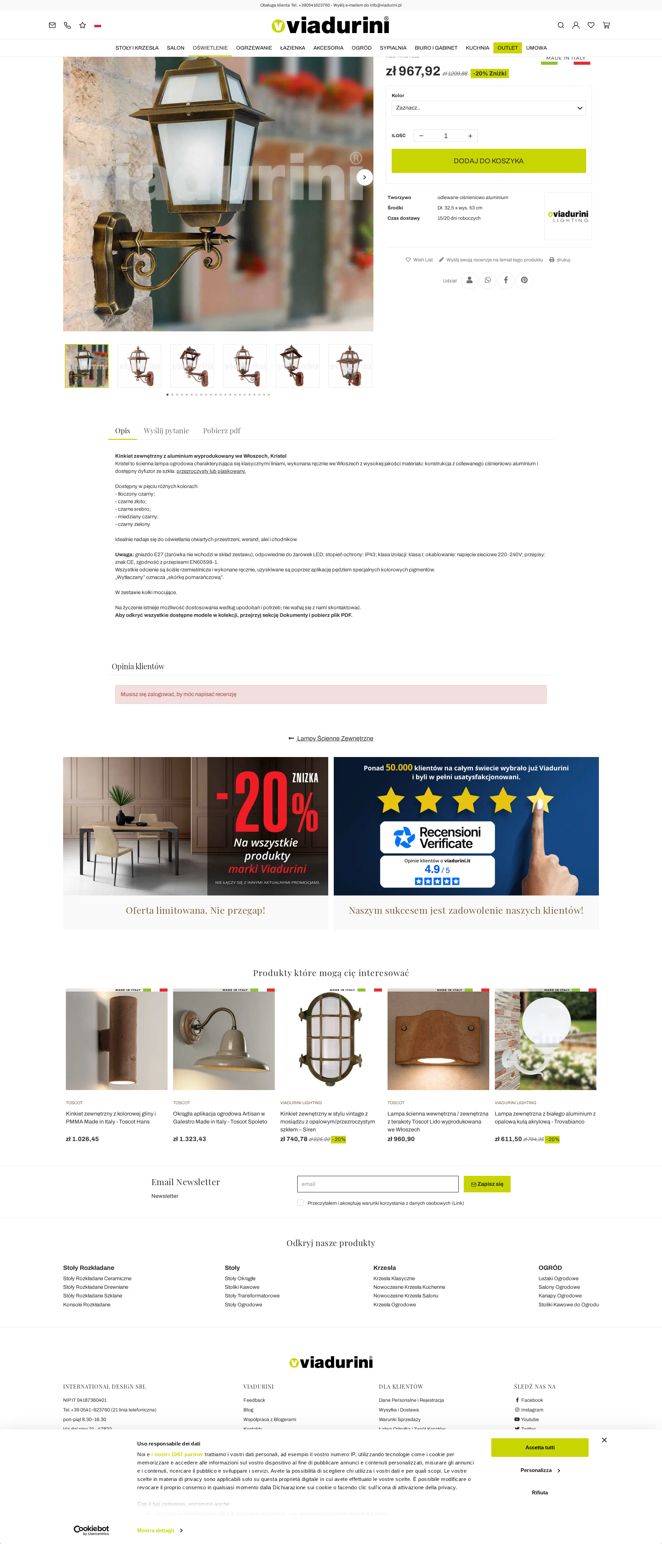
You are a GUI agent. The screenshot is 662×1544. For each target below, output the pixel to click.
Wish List (422, 259)
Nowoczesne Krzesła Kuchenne (409, 1287)
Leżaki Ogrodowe (559, 1278)
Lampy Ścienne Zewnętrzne (334, 738)
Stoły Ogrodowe (243, 1304)
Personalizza (536, 1470)
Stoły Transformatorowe (252, 1295)
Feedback (254, 1400)
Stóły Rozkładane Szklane (92, 1295)
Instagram (531, 1409)
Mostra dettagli (155, 1530)
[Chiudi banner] (604, 1440)
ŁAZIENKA (292, 48)
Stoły (232, 1267)
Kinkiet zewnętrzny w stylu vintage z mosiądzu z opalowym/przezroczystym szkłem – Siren (327, 1121)
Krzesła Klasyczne (394, 1278)
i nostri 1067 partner (177, 1454)
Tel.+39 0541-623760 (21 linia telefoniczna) (110, 1409)
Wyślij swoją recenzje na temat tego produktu (494, 259)
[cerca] (560, 25)
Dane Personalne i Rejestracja (411, 1400)
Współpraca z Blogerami (269, 1419)
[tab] (122, 431)
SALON (175, 48)
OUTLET (508, 48)
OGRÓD (362, 48)
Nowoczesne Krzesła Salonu (405, 1295)
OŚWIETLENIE (210, 48)
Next (365, 177)
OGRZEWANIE (254, 48)
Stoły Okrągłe (240, 1278)
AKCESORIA (328, 48)
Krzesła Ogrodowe (394, 1304)
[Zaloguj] (576, 25)
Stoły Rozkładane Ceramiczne (97, 1278)
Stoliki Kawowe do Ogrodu (569, 1304)
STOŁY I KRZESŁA (137, 48)
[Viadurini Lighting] (568, 216)
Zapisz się (490, 1184)
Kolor (398, 95)
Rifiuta (540, 1492)
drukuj (563, 259)
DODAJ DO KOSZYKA (489, 161)
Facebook (531, 1400)
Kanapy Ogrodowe (560, 1295)
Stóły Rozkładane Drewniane (95, 1287)
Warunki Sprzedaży (400, 1419)
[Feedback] (82, 25)
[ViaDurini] (330, 25)
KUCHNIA (477, 48)
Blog (248, 1409)
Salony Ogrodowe (559, 1287)
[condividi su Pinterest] (524, 280)
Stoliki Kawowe (242, 1287)
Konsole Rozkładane (86, 1304)
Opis (122, 430)
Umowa (536, 48)
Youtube (529, 1419)
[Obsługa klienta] (67, 25)
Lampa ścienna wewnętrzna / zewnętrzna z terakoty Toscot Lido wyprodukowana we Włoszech (438, 1121)
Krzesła (384, 1267)
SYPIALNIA (393, 48)
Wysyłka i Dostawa (399, 1409)
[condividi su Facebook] (506, 280)
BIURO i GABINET (436, 48)
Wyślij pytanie (166, 430)
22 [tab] (275, 399)
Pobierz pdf (221, 430)
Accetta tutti (540, 1447)
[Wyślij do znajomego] (469, 280)
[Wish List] (150, 1022)
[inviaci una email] (52, 25)
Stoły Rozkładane (88, 1267)
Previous (71, 177)
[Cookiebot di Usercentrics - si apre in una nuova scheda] (91, 1530)
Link (457, 1203)
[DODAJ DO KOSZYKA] (472, 1006)
